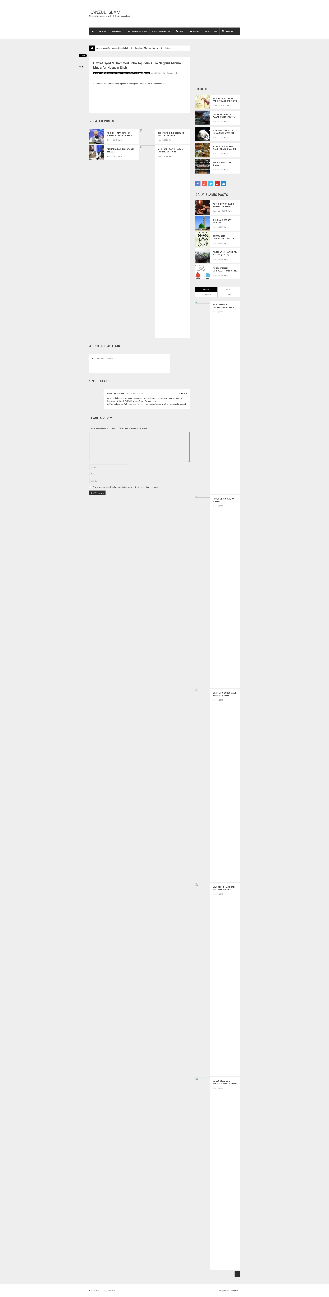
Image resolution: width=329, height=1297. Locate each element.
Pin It (81, 67)
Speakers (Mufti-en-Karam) (146, 48)
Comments (206, 294)
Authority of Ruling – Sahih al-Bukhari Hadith (224, 205)
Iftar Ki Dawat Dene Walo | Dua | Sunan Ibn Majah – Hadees (224, 147)
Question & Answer (162, 31)
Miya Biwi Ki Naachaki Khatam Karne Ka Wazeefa (224, 888)
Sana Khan (233, 1290)
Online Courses (210, 31)
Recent (229, 289)
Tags (229, 294)
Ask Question (117, 31)
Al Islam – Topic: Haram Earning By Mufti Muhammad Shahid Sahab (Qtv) (171, 150)
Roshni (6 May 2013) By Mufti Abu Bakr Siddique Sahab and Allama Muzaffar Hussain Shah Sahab (119, 134)
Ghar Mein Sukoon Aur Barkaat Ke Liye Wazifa (224, 694)
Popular (206, 289)
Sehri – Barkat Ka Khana (222, 163)
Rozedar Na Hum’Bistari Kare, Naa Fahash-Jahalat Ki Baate (224, 237)
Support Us (230, 31)
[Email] (223, 183)
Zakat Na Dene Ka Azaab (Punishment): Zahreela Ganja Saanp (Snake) (224, 115)
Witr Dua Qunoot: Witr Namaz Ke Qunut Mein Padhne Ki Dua (225, 131)
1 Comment (170, 73)
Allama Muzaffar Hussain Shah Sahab (112, 48)
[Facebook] (197, 183)
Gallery (181, 31)
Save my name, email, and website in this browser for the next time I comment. (126, 487)
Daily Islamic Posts (138, 31)
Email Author (106, 358)
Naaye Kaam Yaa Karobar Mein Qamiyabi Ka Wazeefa (225, 1082)
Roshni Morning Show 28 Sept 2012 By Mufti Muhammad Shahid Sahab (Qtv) (171, 134)
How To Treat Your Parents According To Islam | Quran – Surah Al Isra (225, 99)
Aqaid (103, 31)
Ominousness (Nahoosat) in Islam (120, 150)
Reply (184, 393)
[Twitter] (210, 183)
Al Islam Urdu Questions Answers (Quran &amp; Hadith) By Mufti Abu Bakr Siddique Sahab (224, 306)
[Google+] (204, 183)
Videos (195, 31)
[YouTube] (217, 183)
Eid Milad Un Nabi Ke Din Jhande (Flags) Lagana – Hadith (225, 253)
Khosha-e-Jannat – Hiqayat (223, 221)
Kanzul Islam (104, 12)
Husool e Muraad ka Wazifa (223, 500)
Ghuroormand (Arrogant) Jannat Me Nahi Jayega (225, 269)
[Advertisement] (185, 13)
